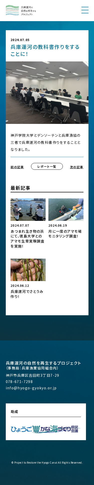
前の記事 (17, 167)
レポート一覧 (46, 166)
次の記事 (76, 167)
